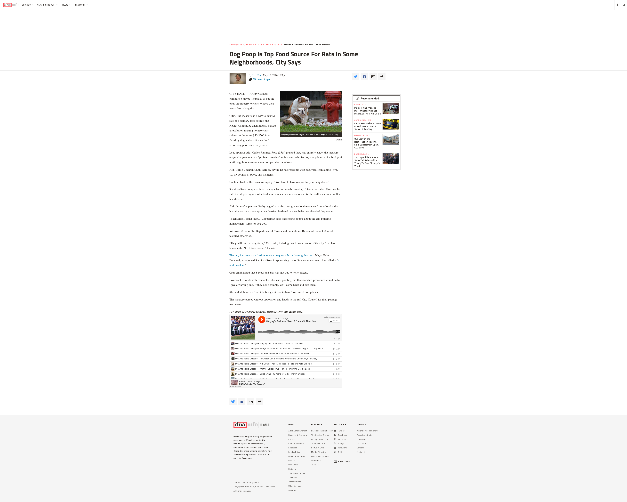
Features (80, 4)
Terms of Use (239, 482)
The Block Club (318, 443)
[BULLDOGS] (311, 111)
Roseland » (360, 104)
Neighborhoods (46, 4)
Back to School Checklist (322, 430)
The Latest (293, 477)
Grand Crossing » (363, 120)
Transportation (294, 481)
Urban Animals (294, 485)
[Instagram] (335, 447)
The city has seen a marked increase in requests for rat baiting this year (271, 255)
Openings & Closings (320, 456)
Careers (360, 447)
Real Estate (293, 464)
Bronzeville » (361, 154)
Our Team (361, 443)
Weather (292, 490)
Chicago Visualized (319, 439)
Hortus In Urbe (317, 447)
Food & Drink (294, 451)
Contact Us (361, 439)
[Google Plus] (335, 443)
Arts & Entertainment (297, 430)
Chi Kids (291, 439)
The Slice (315, 464)
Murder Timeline (318, 451)
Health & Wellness (296, 456)
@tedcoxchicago (261, 79)
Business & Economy (297, 435)
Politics (291, 460)
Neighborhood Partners (367, 430)
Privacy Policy (253, 482)
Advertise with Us (364, 435)
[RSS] (335, 451)
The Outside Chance (320, 435)
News (65, 4)
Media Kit (361, 451)
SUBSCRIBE (344, 461)
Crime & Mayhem (296, 443)
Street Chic (316, 460)
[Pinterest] (335, 439)
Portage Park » (362, 135)
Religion (292, 468)
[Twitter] (335, 430)
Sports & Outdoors (296, 473)
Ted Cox (256, 75)
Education (292, 447)
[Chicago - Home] (10, 5)
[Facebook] (335, 435)
